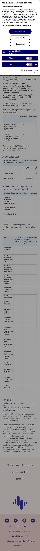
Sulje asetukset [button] (19, 44)
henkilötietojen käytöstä (24, 26)
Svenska (14, 6)
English (19, 6)
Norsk (9, 6)
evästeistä (11, 26)
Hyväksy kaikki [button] (20, 31)
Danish (4, 6)
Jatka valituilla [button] (20, 38)
